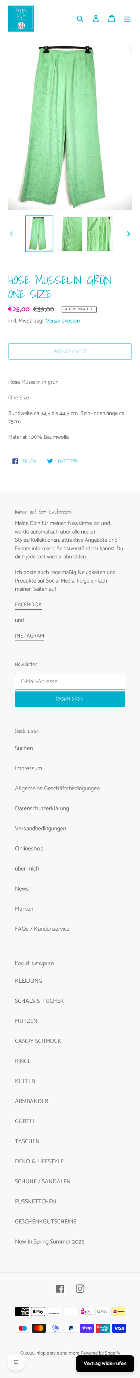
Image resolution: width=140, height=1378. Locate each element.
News (22, 889)
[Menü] (127, 18)
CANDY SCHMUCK (38, 1041)
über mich (27, 869)
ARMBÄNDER (31, 1101)
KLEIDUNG (28, 981)
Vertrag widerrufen (105, 1363)
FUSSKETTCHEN (35, 1202)
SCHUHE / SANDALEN (43, 1182)
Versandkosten (63, 320)
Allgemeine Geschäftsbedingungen (57, 789)
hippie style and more (58, 1353)
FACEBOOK (28, 604)
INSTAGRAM (29, 636)
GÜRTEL (25, 1121)
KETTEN (25, 1081)
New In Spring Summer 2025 (49, 1242)
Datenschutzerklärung (42, 809)
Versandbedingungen (40, 829)
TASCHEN (27, 1142)
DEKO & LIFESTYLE (39, 1162)
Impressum (28, 768)
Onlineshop (29, 849)
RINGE (23, 1061)
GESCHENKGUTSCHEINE (45, 1222)
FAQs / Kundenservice (42, 929)
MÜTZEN (26, 1021)
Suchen (24, 748)
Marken (24, 909)
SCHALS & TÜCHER (39, 1001)
